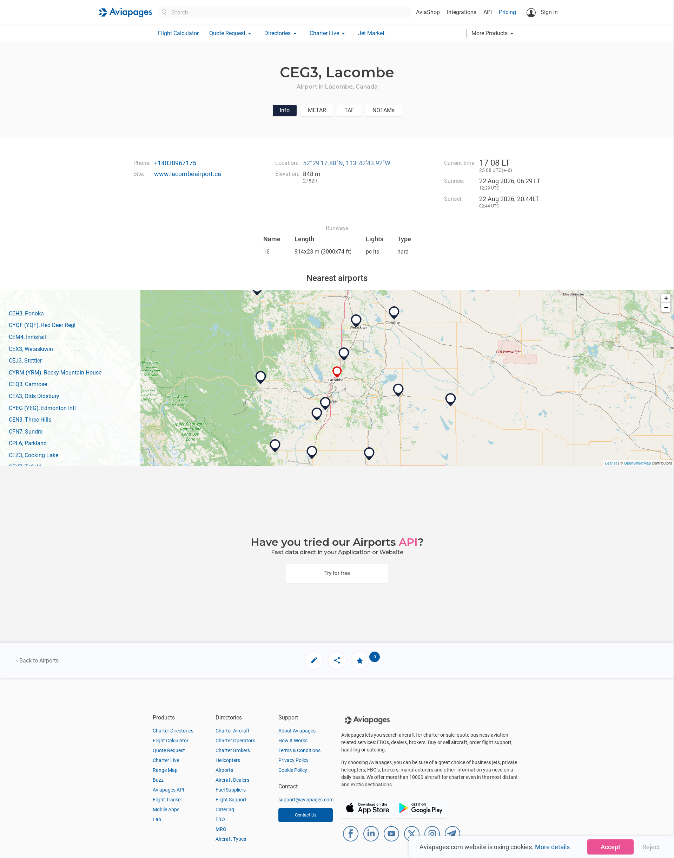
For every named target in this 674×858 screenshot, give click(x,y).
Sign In (548, 12)
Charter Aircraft (233, 731)
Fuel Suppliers (231, 790)
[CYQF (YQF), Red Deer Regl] (325, 403)
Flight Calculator (178, 33)
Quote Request (169, 750)
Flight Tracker (167, 799)
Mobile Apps (166, 809)
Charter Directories (173, 731)
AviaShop (428, 12)
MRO (221, 829)
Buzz (158, 780)
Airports (224, 770)
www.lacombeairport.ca (187, 174)
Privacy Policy (293, 760)
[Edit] (314, 660)
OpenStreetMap (637, 463)
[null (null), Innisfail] (317, 414)
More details (552, 847)
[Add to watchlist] (360, 660)
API (487, 12)
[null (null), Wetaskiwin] (356, 321)
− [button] (666, 307)
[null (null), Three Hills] (369, 454)
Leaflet (611, 463)
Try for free (337, 573)
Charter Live (166, 760)
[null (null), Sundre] (275, 446)
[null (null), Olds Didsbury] (312, 452)
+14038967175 (175, 163)
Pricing (507, 12)
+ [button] (666, 298)
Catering (225, 809)
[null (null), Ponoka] (344, 354)
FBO (220, 819)
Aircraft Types (231, 839)
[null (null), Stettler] (398, 390)
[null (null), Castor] (450, 399)
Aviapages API (168, 790)
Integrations (461, 12)
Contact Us (306, 815)
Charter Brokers (233, 750)
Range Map (165, 770)
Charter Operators (235, 740)
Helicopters (228, 760)
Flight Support (231, 799)
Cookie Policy (292, 770)
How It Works (293, 740)
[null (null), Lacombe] (337, 372)
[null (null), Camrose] (394, 313)
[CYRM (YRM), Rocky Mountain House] (260, 377)
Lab (157, 819)
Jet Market (371, 33)
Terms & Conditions (299, 750)
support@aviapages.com (305, 799)
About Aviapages (297, 731)
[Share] (337, 660)
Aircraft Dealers (232, 780)
